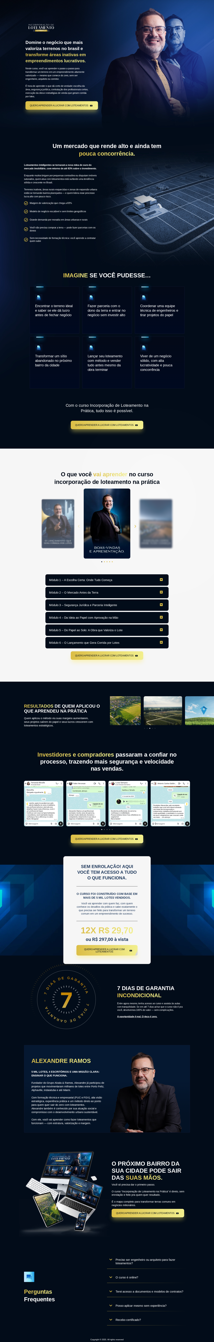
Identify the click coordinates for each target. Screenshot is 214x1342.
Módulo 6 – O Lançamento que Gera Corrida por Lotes (84, 642)
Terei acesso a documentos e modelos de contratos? (149, 1291)
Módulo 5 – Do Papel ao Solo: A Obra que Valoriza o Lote (86, 630)
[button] (78, 526)
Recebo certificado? (128, 1319)
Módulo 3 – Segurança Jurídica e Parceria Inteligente (83, 605)
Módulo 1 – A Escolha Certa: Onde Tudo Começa (80, 580)
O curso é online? (127, 1277)
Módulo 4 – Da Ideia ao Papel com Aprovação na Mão (83, 617)
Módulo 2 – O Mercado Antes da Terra (73, 592)
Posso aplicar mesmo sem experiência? (141, 1305)
